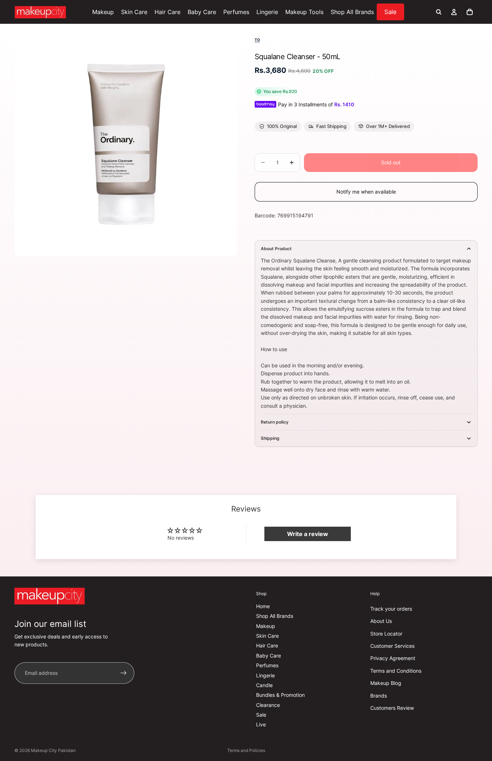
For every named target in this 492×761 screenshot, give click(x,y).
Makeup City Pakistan (53, 750)
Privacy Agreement (392, 658)
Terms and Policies (246, 750)
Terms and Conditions (395, 671)
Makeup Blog (385, 683)
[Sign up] (123, 673)
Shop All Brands (274, 616)
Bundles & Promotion (280, 695)
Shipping (270, 438)
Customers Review (392, 708)
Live (261, 724)
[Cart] (470, 12)
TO (257, 39)
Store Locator (386, 634)
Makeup (265, 626)
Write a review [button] (307, 533)
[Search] (439, 12)
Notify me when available (366, 192)
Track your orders (391, 609)
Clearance (268, 705)
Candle (264, 685)
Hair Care (267, 645)
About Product (276, 248)
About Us (381, 621)
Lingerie (265, 675)
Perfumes (267, 665)
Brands (378, 695)
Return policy (275, 422)
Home (263, 606)
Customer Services (392, 646)
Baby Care (268, 655)
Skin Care (267, 636)
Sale (261, 715)
